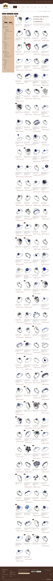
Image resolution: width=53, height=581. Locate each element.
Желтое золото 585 (6, 53)
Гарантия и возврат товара (26, 5)
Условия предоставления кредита (36, 5)
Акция (5, 16)
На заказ (31, 1)
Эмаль (5, 66)
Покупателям (22, 1)
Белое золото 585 (6, 52)
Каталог (7, 11)
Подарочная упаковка (46, 5)
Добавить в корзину (19, 25)
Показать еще (42, 27)
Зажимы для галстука (7, 38)
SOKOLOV (5, 44)
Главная (4, 11)
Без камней (6, 30)
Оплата (20, 5)
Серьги (5, 32)
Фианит (5, 65)
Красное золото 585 (6, 57)
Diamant (5, 46)
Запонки (5, 39)
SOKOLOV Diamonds (6, 45)
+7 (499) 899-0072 (13, 1)
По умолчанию (45, 11)
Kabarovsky (5, 47)
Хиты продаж (6, 18)
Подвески (5, 33)
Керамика (5, 63)
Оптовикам (27, 1)
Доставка (16, 5)
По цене (49, 11)
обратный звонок (15, 2)
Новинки (5, 17)
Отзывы (3, 576)
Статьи (13, 5)
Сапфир (5, 64)
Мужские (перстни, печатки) (8, 31)
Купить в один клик (19, 26)
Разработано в (45, 579)
